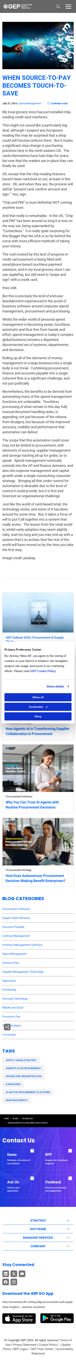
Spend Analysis (11, 1025)
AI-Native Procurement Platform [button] (28, 1092)
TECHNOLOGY (27, 1119)
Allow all (38, 697)
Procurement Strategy (19, 870)
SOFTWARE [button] (38, 1229)
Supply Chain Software (16, 917)
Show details (55, 686)
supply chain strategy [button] (21, 1060)
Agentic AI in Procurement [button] (23, 1068)
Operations (9, 980)
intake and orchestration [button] (23, 1076)
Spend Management (30, 103)
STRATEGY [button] (38, 1220)
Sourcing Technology (15, 998)
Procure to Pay (11, 1016)
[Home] (17, 6)
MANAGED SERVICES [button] (38, 1237)
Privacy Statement (24, 1344)
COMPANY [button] (38, 1246)
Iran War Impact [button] (17, 1100)
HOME (6, 1119)
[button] (68, 6)
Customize (36, 706)
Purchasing (9, 989)
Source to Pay (10, 962)
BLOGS (15, 1119)
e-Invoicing (8, 1034)
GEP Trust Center (42, 1349)
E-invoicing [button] (13, 1084)
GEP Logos (20, 1349)
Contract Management (16, 935)
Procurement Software (19, 796)
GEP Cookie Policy (43, 671)
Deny (38, 716)
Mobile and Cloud (12, 1007)
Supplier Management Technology (22, 971)
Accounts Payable (13, 926)
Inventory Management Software (22, 944)
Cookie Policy (48, 1344)
